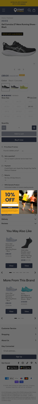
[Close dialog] (36, 191)
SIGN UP (10, 207)
